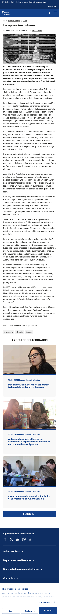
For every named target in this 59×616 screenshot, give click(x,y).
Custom (28, 611)
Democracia (8, 332)
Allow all (48, 610)
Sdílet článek (37, 31)
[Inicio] (4, 21)
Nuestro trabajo (14, 21)
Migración (19, 332)
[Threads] (30, 539)
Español (50, 6)
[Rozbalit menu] (55, 13)
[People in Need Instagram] (24, 539)
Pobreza (29, 332)
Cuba (25, 21)
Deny (11, 611)
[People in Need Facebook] (5, 539)
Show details (45, 602)
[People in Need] (5, 13)
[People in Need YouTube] (17, 539)
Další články (28, 514)
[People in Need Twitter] (11, 539)
